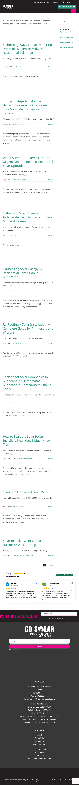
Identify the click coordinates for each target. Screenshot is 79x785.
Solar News (23, 67)
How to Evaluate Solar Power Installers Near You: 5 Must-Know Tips (26, 440)
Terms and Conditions (45, 780)
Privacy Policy (35, 780)
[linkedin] (39, 773)
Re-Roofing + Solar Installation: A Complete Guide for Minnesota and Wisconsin (28, 328)
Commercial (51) (66, 32)
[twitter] (47, 773)
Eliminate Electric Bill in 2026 (23, 492)
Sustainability (22, 180)
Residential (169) (66, 37)
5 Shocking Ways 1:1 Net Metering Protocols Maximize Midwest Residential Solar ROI (27, 49)
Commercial (15, 343)
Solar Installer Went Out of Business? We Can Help (22, 543)
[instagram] (32, 773)
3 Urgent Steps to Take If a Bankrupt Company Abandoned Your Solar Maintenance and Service (26, 107)
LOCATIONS (69, 2)
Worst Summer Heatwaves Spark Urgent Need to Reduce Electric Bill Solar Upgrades (28, 162)
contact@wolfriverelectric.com (42, 699)
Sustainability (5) (66, 47)
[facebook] (24, 773)
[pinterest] (55, 773)
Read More (51, 67)
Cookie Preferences (54, 780)
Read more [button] (9, 600)
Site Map (62, 780)
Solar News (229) (66, 42)
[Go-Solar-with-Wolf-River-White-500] (39, 631)
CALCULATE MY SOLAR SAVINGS (59, 619)
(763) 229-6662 (55, 2)
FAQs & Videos (39, 2)
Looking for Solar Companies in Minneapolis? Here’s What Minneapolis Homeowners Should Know (27, 383)
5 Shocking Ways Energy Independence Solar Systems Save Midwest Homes (27, 217)
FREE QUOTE (67, 6)
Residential (17, 67)
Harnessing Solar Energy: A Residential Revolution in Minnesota (22, 273)
